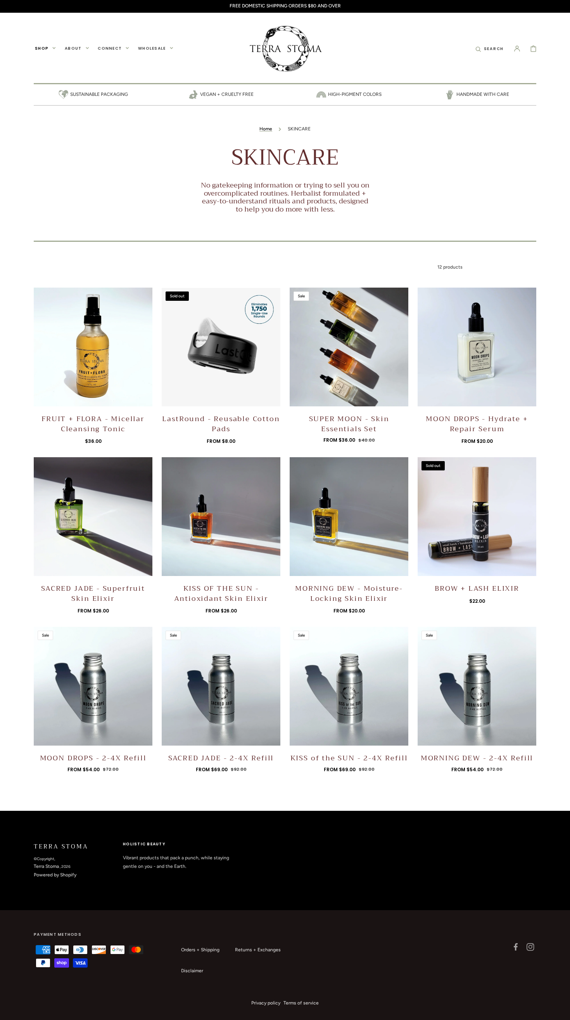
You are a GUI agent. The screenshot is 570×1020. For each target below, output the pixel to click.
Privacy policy (265, 1003)
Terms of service (301, 1003)
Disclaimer (192, 970)
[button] (489, 48)
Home (265, 129)
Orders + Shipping (200, 949)
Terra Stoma (46, 866)
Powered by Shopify (55, 875)
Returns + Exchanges (258, 949)
